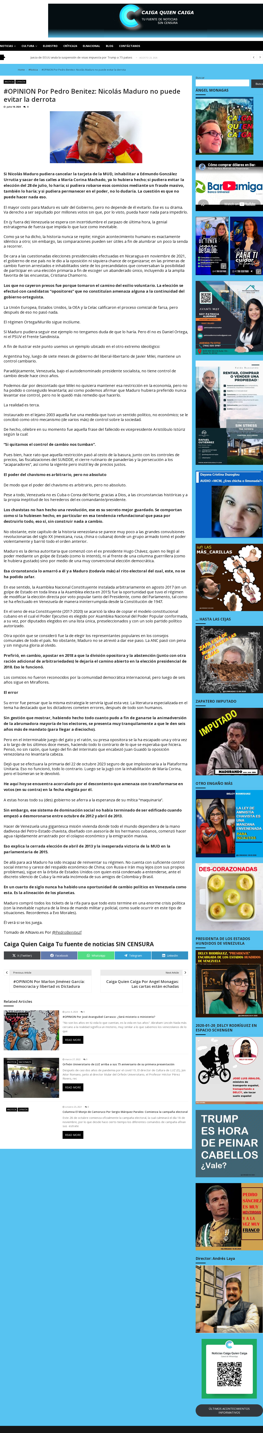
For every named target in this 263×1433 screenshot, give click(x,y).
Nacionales (25, 1062)
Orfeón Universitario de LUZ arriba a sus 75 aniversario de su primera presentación (118, 1064)
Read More (73, 1040)
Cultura (28, 46)
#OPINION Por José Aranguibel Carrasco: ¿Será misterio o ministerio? (109, 1017)
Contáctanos (129, 46)
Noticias (6, 46)
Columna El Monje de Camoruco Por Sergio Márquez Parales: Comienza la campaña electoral (125, 1112)
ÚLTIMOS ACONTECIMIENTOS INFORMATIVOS (229, 1410)
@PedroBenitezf (67, 932)
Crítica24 (70, 46)
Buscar (200, 77)
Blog (109, 46)
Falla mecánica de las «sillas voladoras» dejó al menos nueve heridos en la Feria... (83, 57)
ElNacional (91, 46)
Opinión (20, 81)
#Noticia (9, 81)
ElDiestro (50, 46)
